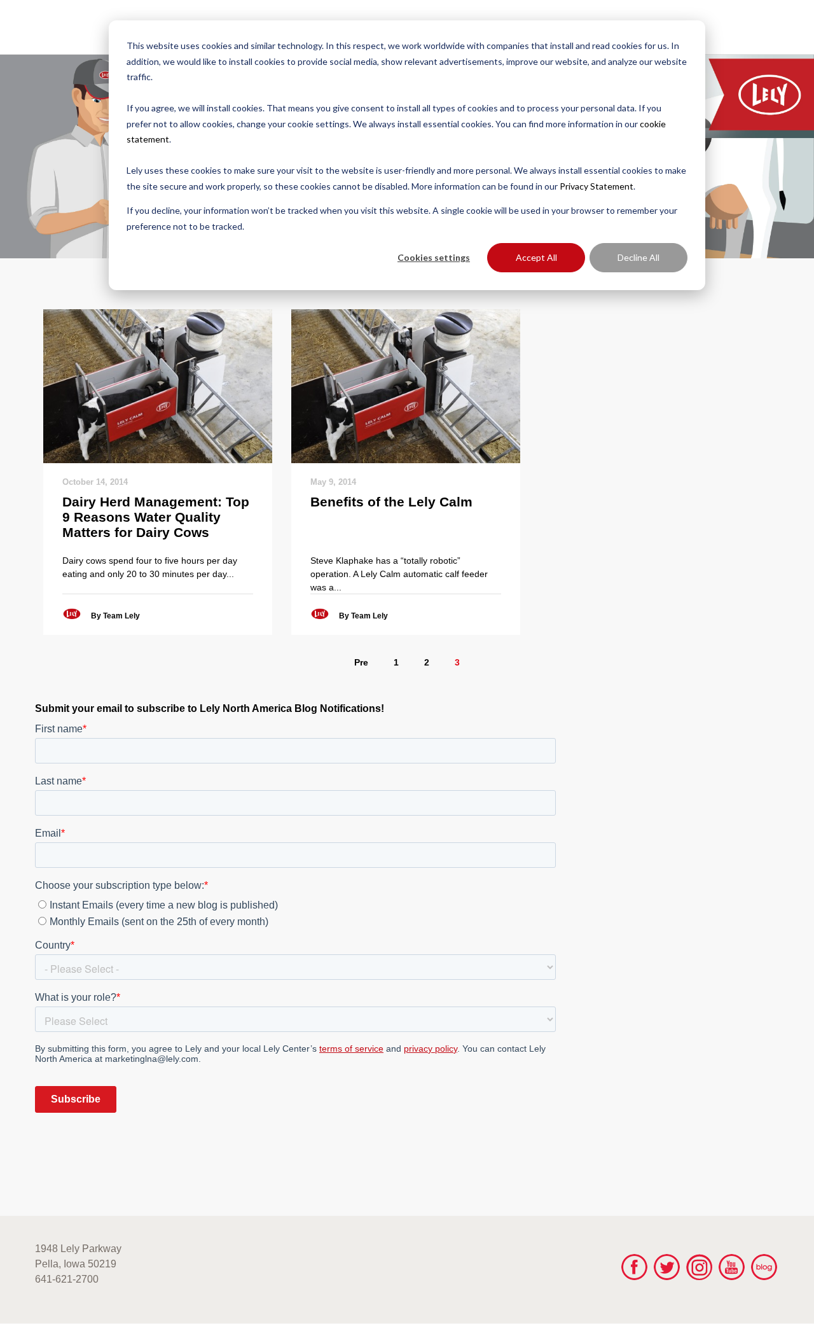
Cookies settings (433, 257)
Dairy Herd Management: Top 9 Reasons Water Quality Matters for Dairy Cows (155, 517)
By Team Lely (115, 615)
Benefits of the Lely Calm (391, 501)
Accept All (536, 257)
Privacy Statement (596, 186)
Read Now (157, 385)
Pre (361, 662)
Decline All (638, 257)
